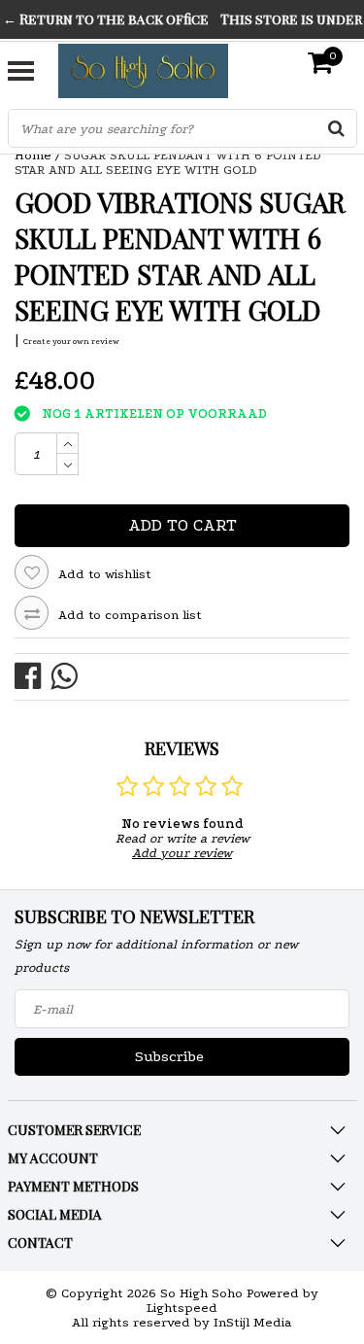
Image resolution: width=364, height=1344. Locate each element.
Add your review (182, 852)
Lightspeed (182, 1307)
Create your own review (71, 341)
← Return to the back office (106, 19)
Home (33, 155)
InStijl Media (253, 1322)
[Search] (336, 128)
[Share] (32, 675)
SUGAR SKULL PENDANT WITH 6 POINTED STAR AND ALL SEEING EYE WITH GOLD (168, 162)
